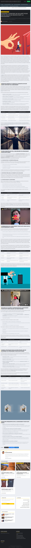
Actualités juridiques (7, 4)
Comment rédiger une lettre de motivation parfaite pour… (9, 517)
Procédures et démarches (7, 7)
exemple (11, 204)
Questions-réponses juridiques (24, 507)
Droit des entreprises (17, 4)
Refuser (25, 1)
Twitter (7, 447)
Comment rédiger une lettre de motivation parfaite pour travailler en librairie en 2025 (23, 473)
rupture (2, 90)
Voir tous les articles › (8, 458)
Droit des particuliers (24, 4)
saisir (6, 311)
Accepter (29, 1)
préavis (25, 87)
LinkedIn (17, 447)
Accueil (2, 4)
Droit (12, 4)
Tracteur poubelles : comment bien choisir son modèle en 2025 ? (7, 489)
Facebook (11, 447)
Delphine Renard (8, 452)
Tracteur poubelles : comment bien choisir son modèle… (9, 520)
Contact (2, 542)
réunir (23, 65)
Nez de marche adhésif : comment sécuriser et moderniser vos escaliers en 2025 (7, 473)
